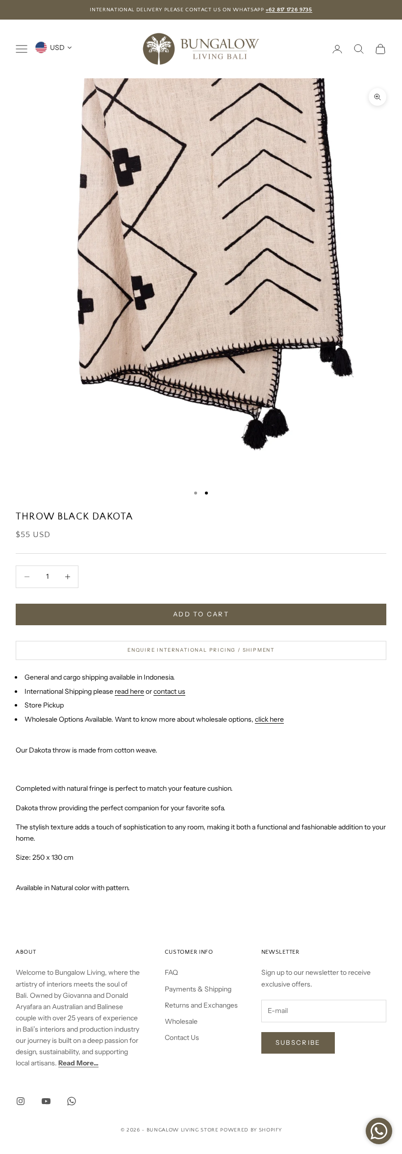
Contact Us (182, 1037)
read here (129, 691)
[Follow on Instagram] (20, 1101)
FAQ (171, 972)
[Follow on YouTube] (46, 1101)
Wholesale (181, 1021)
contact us (169, 691)
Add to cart (201, 614)
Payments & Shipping (198, 989)
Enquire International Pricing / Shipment (201, 650)
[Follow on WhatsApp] (71, 1101)
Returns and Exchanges (201, 1005)
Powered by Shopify (250, 1130)
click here (269, 719)
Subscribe (298, 1042)
